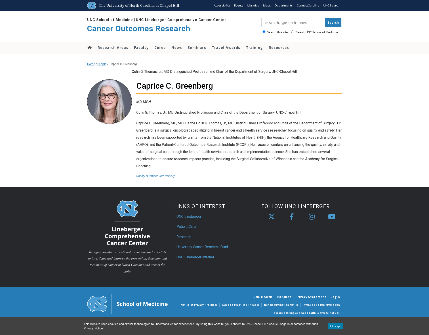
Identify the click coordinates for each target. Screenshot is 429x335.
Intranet (284, 297)
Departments (284, 5)
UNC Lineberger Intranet (195, 257)
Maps (267, 5)
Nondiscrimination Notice (281, 304)
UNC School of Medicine (110, 20)
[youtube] (331, 216)
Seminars (197, 47)
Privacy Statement (311, 297)
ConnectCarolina (308, 5)
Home (89, 47)
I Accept (335, 326)
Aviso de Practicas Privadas (241, 304)
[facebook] (291, 216)
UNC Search (331, 5)
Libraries (253, 5)
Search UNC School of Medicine (316, 32)
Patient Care (186, 226)
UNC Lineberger (189, 216)
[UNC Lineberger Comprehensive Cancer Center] (127, 222)
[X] (271, 216)
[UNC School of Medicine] (127, 304)
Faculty (141, 47)
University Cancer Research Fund (202, 247)
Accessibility (222, 5)
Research (184, 237)
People (101, 64)
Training (254, 47)
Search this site (277, 32)
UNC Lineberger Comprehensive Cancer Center (181, 20)
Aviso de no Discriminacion (322, 304)
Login (335, 297)
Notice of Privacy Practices (199, 304)
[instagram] (311, 216)
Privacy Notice (93, 328)
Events (238, 5)
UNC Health (262, 297)
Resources (279, 47)
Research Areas (113, 47)
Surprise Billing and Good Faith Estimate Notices (307, 312)
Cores (160, 47)
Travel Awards (226, 47)
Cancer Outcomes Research (138, 28)
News (176, 47)
